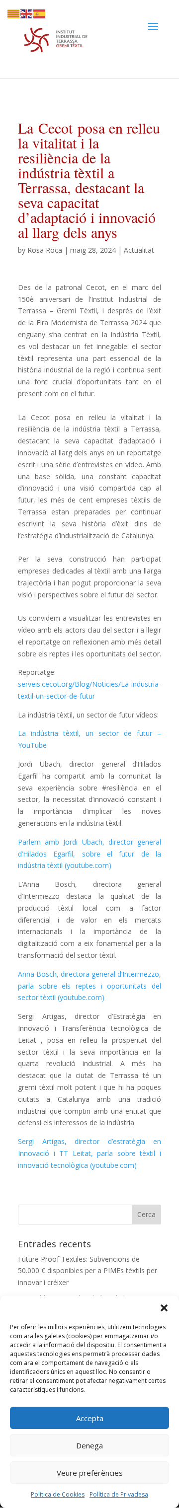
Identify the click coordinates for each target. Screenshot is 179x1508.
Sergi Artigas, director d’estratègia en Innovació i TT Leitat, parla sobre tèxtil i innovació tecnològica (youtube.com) (89, 1153)
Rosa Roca (44, 250)
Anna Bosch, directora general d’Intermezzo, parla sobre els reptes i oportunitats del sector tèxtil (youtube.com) (89, 986)
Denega (89, 1445)
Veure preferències (90, 1473)
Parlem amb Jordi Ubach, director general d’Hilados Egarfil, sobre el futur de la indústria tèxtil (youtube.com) (89, 853)
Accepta (89, 1418)
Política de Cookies (58, 1494)
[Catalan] (13, 13)
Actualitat (139, 250)
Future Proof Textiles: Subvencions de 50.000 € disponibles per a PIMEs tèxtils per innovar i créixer (87, 1271)
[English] (26, 13)
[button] (164, 1308)
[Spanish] (39, 13)
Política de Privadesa (119, 1494)
